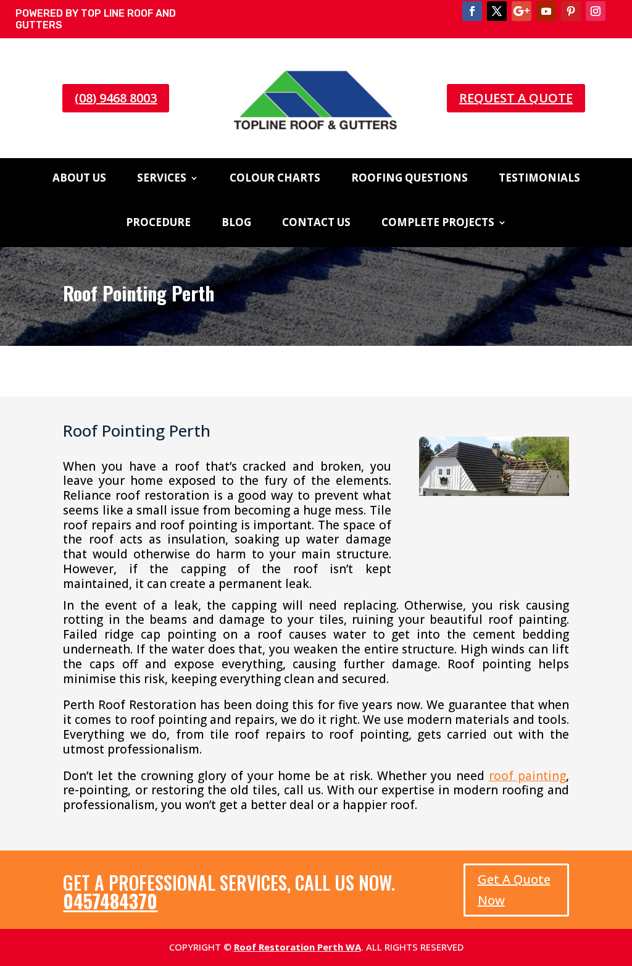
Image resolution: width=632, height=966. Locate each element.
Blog (236, 223)
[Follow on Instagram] (595, 11)
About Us (79, 179)
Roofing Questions (409, 179)
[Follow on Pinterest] (571, 11)
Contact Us (316, 223)
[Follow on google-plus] (521, 11)
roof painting (527, 776)
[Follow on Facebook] (472, 11)
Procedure (158, 223)
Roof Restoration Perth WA (297, 947)
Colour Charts (275, 179)
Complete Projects (437, 223)
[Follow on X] (497, 11)
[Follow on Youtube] (546, 11)
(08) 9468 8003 (116, 98)
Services (161, 179)
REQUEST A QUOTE (516, 98)
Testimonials (539, 179)
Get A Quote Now (514, 890)
